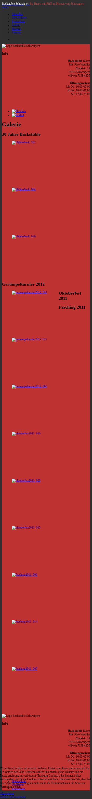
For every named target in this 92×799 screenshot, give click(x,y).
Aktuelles (17, 14)
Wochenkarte (19, 17)
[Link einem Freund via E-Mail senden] (18, 115)
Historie (16, 29)
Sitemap (16, 32)
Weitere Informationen (13, 797)
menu (5, 7)
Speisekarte (18, 21)
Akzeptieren (7, 793)
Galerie (16, 25)
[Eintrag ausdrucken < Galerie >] (19, 111)
